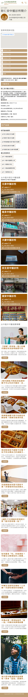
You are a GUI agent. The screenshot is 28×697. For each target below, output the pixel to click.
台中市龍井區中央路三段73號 (17, 19)
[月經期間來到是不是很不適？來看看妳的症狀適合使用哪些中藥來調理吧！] (14, 482)
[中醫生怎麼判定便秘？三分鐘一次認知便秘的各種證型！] (14, 584)
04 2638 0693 (15, 15)
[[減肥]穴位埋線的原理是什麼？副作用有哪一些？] (14, 516)
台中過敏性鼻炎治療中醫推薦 (10, 149)
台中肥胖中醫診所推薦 (8, 138)
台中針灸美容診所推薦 (8, 134)
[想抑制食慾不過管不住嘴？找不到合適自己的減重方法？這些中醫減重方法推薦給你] (14, 447)
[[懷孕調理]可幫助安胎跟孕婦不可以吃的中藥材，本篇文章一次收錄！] (14, 378)
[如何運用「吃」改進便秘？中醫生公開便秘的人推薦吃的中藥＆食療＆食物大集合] (14, 551)
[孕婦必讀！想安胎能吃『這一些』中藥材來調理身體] (14, 617)
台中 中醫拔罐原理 (7, 156)
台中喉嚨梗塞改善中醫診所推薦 (10, 142)
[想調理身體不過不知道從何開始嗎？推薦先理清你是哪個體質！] (14, 412)
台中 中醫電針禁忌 (7, 164)
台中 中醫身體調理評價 (8, 168)
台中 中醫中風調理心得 (8, 160)
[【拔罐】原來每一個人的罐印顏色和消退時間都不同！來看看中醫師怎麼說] (14, 343)
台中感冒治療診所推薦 (8, 145)
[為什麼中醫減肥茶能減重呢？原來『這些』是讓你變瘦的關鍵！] (14, 662)
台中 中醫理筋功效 (7, 172)
